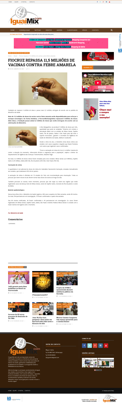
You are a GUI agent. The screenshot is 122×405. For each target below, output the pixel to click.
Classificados (72, 30)
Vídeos (84, 30)
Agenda (59, 30)
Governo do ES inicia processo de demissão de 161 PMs (17, 316)
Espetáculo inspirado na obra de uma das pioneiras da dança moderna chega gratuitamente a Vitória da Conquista (61, 34)
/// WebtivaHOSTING (108, 391)
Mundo (40, 304)
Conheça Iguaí (24, 30)
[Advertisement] (43, 245)
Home (10, 2)
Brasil (10, 53)
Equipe (16, 2)
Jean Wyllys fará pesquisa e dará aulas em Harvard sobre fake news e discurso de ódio (42, 320)
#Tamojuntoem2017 (40, 295)
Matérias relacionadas (16, 267)
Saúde (20, 53)
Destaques (35, 273)
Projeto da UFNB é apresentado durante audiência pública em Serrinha (64, 291)
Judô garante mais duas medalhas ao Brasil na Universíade (17, 288)
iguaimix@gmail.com (53, 357)
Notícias (38, 30)
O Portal (23, 2)
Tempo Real (26, 53)
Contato (32, 2)
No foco (16, 304)
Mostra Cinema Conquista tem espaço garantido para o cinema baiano (66, 320)
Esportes (11, 273)
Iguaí (41, 273)
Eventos (49, 30)
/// (25, 267)
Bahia (59, 273)
